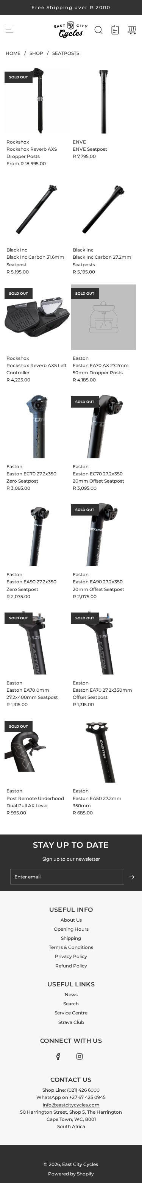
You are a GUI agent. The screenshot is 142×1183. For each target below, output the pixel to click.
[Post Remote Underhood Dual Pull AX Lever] (37, 750)
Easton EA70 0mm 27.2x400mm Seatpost (32, 693)
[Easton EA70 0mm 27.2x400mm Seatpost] (37, 642)
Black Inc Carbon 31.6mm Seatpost (35, 260)
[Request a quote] (115, 30)
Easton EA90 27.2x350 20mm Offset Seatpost (98, 585)
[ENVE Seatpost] (103, 101)
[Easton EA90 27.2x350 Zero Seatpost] (37, 533)
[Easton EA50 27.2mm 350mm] (103, 750)
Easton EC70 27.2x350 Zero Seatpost (31, 477)
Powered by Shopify (71, 1174)
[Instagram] (79, 1056)
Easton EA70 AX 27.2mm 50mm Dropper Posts (101, 369)
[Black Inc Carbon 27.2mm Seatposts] (103, 209)
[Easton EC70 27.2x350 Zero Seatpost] (37, 425)
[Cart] (131, 30)
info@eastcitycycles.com (71, 1105)
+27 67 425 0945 (87, 1097)
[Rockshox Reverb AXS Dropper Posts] (37, 101)
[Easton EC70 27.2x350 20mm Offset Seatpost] (103, 425)
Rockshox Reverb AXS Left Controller (36, 369)
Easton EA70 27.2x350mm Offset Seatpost (102, 693)
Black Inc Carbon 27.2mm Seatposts (102, 260)
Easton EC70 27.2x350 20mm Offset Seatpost (98, 477)
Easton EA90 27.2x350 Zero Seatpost (31, 585)
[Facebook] (58, 1056)
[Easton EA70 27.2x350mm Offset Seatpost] (103, 642)
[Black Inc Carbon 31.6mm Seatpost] (37, 209)
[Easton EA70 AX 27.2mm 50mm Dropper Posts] (103, 317)
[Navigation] (9, 29)
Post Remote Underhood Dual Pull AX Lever (35, 801)
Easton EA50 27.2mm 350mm (97, 801)
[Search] (98, 30)
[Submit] (132, 877)
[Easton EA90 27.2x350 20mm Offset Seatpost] (103, 533)
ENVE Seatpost (90, 149)
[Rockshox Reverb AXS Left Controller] (37, 317)
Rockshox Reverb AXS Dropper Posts (31, 152)
